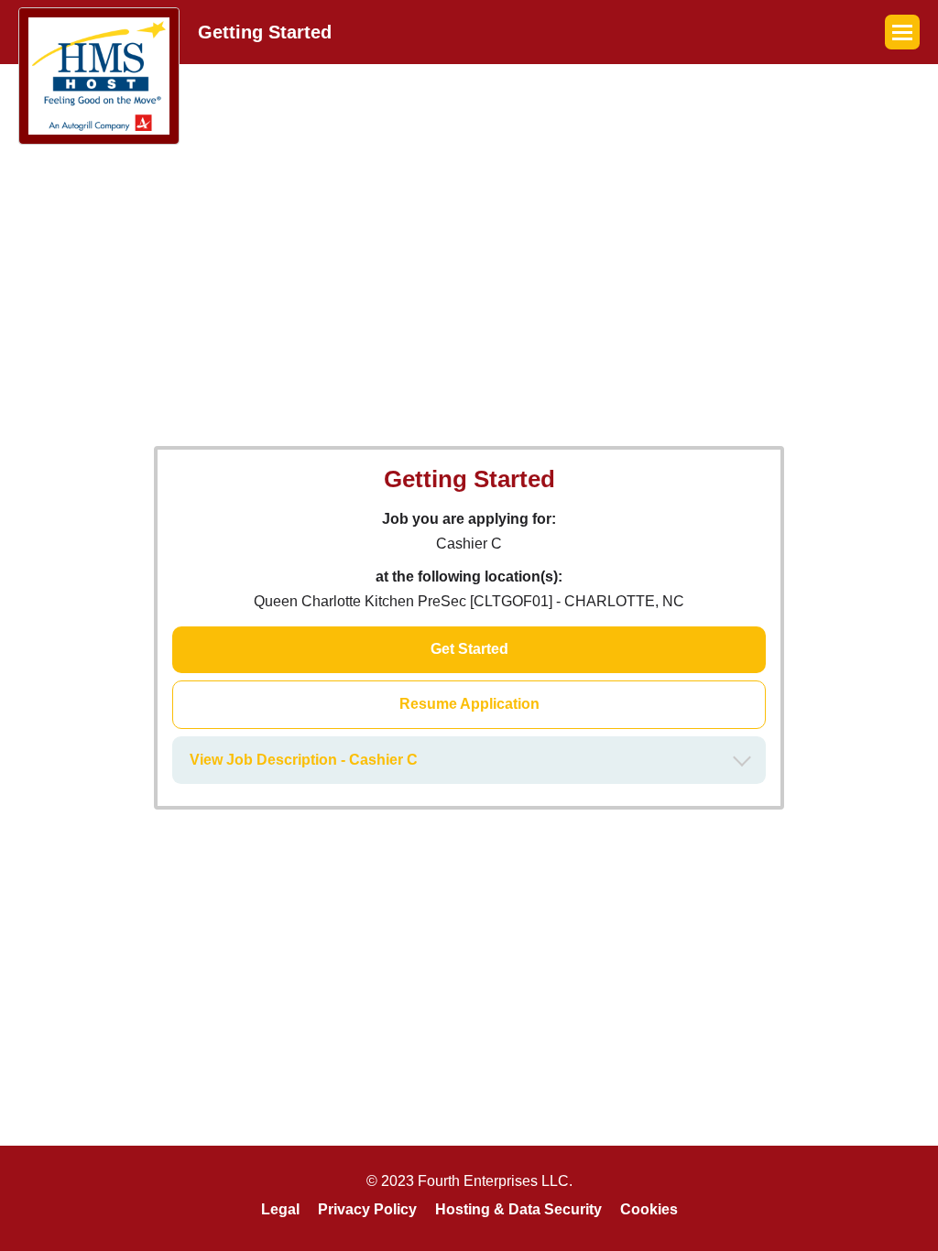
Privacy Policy (367, 1209)
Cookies (649, 1209)
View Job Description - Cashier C (304, 759)
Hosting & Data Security (518, 1209)
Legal (280, 1209)
